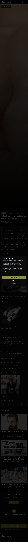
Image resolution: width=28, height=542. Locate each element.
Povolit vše (14, 277)
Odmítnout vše (14, 280)
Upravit (14, 283)
